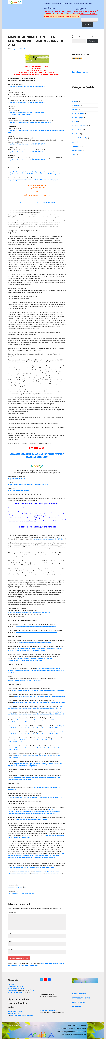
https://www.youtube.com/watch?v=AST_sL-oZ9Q (24, 680)
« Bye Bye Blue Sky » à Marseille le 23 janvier (21, 892)
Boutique (75, 122)
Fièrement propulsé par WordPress (17, 1025)
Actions (16, 871)
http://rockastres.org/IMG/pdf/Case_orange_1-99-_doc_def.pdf (29, 612)
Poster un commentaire (19, 875)
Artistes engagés (77, 118)
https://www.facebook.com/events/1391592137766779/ (26, 144)
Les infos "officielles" (79, 138)
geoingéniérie (48, 871)
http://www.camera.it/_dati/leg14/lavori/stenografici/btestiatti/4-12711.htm (39, 702)
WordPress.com (42, 1025)
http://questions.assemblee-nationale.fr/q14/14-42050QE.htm (36, 632)
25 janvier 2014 (38, 871)
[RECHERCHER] (90, 19)
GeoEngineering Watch (15, 986)
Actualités (75, 105)
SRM (9, 875)
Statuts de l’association (81, 998)
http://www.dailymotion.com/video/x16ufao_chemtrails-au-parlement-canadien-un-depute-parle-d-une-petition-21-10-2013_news (36, 670)
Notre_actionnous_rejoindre (49, 7)
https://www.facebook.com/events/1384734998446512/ (26, 86)
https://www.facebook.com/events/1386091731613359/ (26, 160)
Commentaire (13, 912)
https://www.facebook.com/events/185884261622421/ (26, 152)
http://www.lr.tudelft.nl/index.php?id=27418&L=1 (49, 539)
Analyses (75, 109)
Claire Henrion (28, 49)
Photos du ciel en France (83, 3)
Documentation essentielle (62, 3)
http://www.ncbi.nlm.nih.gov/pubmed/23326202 (31, 819)
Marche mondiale (39, 873)
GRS (32, 873)
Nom (9, 933)
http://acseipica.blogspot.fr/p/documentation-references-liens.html (31, 867)
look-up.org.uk (13, 990)
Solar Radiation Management (53, 873)
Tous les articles (80, 72)
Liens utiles (76, 1006)
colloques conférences (79, 126)
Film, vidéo (75, 134)
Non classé (75, 146)
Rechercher (87, 24)
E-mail (10, 941)
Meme (74, 142)
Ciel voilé (11, 984)
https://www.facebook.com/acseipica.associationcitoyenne (28, 485)
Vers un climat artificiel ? (16, 988)
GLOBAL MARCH (25, 873)
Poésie (74, 154)
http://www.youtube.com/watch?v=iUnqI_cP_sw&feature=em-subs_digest (33, 180)
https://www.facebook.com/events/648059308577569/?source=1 (29, 122)
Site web (10, 949)
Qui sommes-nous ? (79, 994)
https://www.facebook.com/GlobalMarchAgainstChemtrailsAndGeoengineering (34, 174)
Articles (47, 3)
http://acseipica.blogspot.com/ (18, 491)
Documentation (66, 7)
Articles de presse (78, 113)
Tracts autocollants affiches (81, 8)
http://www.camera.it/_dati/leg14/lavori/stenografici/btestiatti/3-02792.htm (40, 696)
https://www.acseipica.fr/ (48, 1010)
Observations (76, 150)
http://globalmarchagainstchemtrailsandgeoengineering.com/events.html (33, 172)
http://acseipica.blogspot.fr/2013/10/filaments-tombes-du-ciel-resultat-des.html (35, 797)
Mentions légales (78, 1002)
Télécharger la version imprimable (21, 1015)
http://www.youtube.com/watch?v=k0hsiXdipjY (35, 642)
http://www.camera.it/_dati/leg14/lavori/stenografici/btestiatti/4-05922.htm (38, 690)
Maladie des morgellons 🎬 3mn (17, 886)
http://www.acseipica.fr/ (16, 479)
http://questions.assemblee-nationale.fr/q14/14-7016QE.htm (36, 626)
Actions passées (25, 871)
